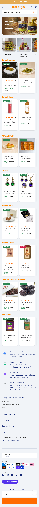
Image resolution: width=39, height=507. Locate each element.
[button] (3, 7)
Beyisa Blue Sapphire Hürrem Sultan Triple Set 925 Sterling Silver (26, 192)
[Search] (34, 12)
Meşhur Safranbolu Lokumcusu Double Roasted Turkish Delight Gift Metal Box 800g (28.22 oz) (27, 230)
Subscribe (19, 501)
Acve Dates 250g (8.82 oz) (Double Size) (26, 304)
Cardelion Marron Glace (9, 229)
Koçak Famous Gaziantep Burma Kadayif (9, 84)
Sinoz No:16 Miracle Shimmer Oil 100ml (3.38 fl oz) (27, 119)
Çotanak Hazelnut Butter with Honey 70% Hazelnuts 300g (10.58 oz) (26, 336)
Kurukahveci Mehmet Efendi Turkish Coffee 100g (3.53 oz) (8, 269)
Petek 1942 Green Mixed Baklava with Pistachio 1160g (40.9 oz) (27, 82)
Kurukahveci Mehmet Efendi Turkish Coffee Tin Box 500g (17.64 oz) (27, 266)
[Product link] (10, 77)
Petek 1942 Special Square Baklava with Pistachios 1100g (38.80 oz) (9, 158)
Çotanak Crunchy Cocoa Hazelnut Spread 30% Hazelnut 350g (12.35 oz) (9, 336)
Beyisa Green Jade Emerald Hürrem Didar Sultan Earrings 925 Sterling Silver (9, 192)
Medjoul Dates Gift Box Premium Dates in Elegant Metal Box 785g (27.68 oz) (9, 304)
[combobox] (19, 12)
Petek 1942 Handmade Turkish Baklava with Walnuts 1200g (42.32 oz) (27, 158)
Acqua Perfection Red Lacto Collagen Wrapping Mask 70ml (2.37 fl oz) (10, 121)
